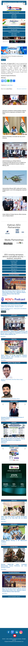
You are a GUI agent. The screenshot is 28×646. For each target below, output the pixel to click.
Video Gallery (14, 17)
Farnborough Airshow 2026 (14, 32)
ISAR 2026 (14, 14)
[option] (8, 231)
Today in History (14, 266)
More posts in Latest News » (22, 88)
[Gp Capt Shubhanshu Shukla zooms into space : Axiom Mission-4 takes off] (14, 548)
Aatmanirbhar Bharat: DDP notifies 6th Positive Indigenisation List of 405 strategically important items (15, 190)
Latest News (9, 85)
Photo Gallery (14, 16)
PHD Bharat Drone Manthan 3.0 (14, 27)
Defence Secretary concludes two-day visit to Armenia (14, 137)
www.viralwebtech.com (19, 631)
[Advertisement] (14, 602)
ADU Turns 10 (14, 269)
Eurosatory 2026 (14, 261)
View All (3, 310)
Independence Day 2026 (14, 12)
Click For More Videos (14, 586)
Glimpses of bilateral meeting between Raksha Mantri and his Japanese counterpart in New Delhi (14, 112)
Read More (4, 293)
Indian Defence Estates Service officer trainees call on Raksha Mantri (14, 215)
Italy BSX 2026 (14, 29)
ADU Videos (14, 271)
